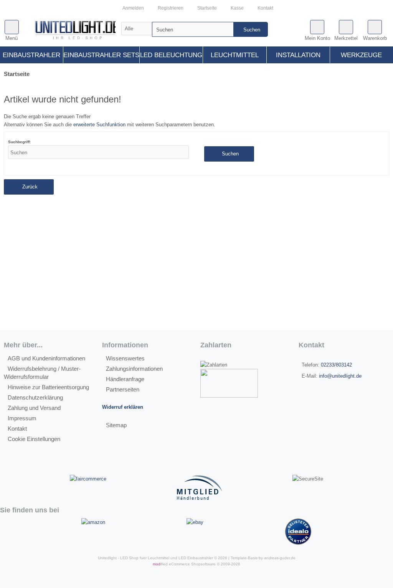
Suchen (250, 29)
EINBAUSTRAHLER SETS (101, 55)
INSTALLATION (298, 55)
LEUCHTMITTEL (235, 55)
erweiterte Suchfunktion (99, 124)
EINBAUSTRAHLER (31, 55)
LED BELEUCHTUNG (171, 55)
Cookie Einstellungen (34, 439)
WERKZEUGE (361, 55)
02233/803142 (336, 365)
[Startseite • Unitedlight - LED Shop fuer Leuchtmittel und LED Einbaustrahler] (77, 31)
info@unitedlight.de (340, 376)
